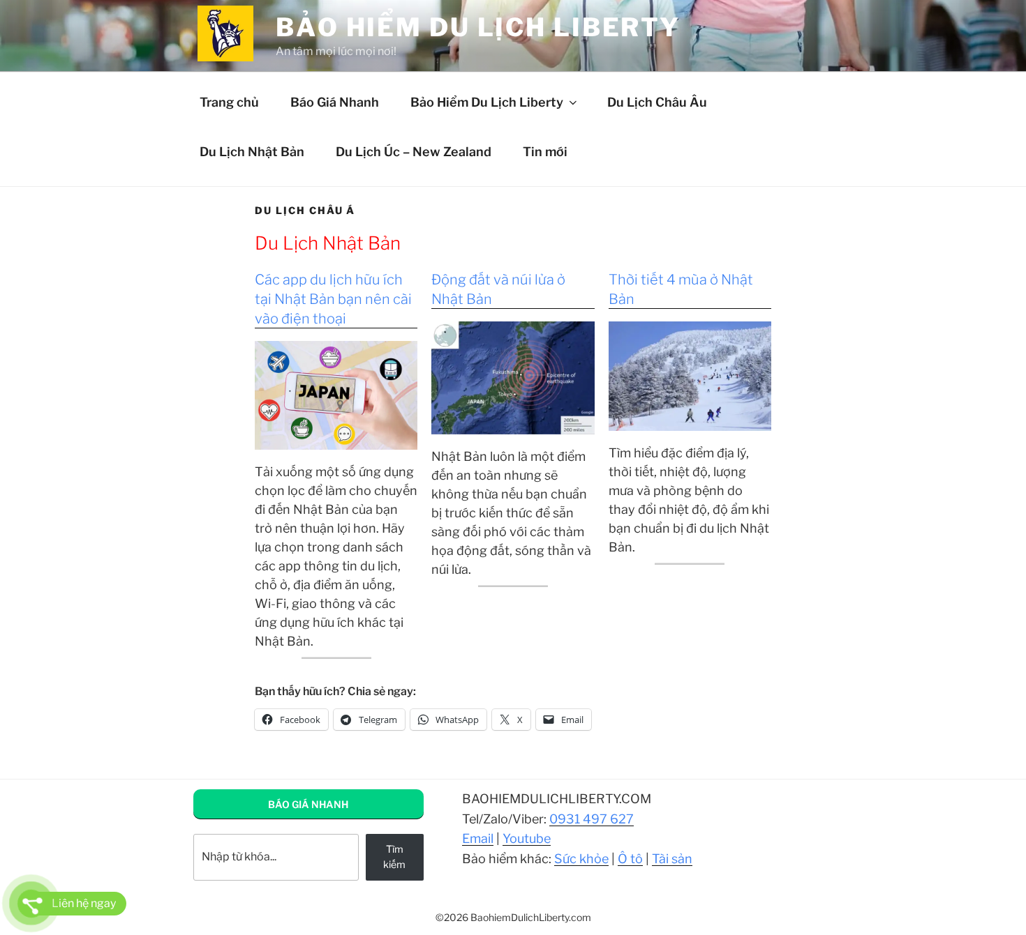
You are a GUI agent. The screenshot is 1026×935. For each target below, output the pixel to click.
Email (477, 838)
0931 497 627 (591, 819)
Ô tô (630, 858)
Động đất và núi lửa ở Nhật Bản (498, 289)
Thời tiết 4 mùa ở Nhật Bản (681, 289)
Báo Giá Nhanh (334, 102)
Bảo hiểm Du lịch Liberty (478, 27)
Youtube (527, 838)
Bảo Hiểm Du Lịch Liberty (486, 102)
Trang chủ (229, 102)
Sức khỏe (581, 858)
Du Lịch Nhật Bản (252, 151)
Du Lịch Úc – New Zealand (413, 151)
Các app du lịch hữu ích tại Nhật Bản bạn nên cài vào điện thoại (333, 299)
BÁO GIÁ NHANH (308, 804)
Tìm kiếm (394, 856)
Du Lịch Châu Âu (657, 102)
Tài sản (672, 858)
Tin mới (545, 151)
